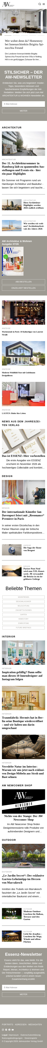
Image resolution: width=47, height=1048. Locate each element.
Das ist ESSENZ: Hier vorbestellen (23, 455)
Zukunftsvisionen (23, 610)
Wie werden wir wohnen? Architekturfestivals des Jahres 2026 (34, 226)
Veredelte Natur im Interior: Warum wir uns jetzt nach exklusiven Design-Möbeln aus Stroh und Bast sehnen (23, 772)
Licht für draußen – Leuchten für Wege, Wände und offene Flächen (33, 938)
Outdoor (9, 840)
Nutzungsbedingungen (12, 1038)
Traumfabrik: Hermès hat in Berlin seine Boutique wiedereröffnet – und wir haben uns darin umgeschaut (23, 723)
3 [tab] (24, 35)
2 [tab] (16, 35)
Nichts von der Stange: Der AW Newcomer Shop (23, 817)
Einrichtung (23, 623)
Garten (23, 615)
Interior (8, 636)
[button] (43, 4)
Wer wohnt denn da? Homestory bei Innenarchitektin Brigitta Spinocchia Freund (24, 44)
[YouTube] (13, 1029)
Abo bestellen (24, 282)
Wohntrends (23, 597)
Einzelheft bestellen (24, 288)
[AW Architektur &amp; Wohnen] (8, 4)
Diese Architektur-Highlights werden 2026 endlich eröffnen (34, 205)
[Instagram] (3, 1029)
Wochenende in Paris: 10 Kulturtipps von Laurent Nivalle (22, 333)
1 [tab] (7, 35)
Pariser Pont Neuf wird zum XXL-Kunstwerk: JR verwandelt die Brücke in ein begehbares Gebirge (34, 573)
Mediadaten (35, 1025)
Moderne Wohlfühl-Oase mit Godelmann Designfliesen (18, 374)
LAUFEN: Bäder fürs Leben (14, 413)
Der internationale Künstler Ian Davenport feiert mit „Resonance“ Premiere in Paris (23, 515)
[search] (39, 4)
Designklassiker (23, 601)
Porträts (7, 1025)
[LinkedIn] (6, 1029)
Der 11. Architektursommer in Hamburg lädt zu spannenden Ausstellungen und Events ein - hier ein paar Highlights (23, 168)
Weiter (23, 111)
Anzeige (6, 328)
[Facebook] (9, 1029)
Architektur (12, 127)
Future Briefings (23, 628)
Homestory (23, 619)
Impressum (14, 1035)
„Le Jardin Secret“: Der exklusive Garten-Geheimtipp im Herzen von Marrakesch (23, 879)
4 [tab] (32, 35)
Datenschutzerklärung (31, 1035)
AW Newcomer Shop (17, 785)
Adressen (21, 1025)
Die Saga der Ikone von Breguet (32, 549)
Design (7, 476)
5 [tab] (40, 35)
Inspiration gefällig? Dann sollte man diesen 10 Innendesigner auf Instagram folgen (22, 676)
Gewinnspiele (31, 1038)
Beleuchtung (23, 606)
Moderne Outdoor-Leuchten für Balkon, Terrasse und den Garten (34, 915)
